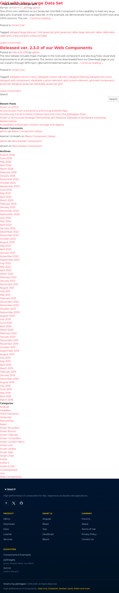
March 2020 (7, 329)
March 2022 (6, 273)
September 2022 (9, 259)
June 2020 (6, 322)
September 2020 (10, 312)
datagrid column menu (23, 77)
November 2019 (9, 343)
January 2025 (7, 207)
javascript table (69, 32)
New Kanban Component (27, 141)
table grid (5, 35)
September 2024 (10, 214)
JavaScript (48, 534)
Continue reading (41, 18)
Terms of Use (89, 529)
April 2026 (5, 165)
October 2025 (8, 182)
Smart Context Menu (12, 441)
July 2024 (5, 217)
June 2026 (6, 158)
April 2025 (5, 196)
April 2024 (6, 224)
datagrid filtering (79, 77)
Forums (86, 518)
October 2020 (8, 308)
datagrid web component (15, 80)
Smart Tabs (6, 452)
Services (7, 539)
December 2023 (9, 231)
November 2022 (9, 256)
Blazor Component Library (27, 131)
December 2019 (9, 340)
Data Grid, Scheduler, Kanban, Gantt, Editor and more (64, 588)
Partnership (7, 420)
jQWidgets (9, 559)
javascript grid (51, 32)
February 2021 (8, 298)
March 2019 (6, 368)
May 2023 (5, 245)
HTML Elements (9, 413)
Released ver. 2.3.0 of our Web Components (46, 47)
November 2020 (9, 305)
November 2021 (9, 284)
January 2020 (8, 336)
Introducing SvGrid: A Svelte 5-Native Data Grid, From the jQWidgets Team (43, 114)
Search (4, 94)
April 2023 (5, 249)
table (99, 32)
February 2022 (8, 277)
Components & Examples (17, 554)
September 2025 (9, 186)
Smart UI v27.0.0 (9, 107)
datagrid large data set (23, 32)
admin (36, 52)
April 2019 (5, 364)
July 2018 (5, 385)
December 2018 (9, 378)
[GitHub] (21, 503)
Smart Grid (18, 25)
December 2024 (9, 210)
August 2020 (7, 315)
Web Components (11, 476)
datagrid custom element (53, 77)
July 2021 (5, 291)
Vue (2, 473)
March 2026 (6, 168)
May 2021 (5, 294)
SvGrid (7, 568)
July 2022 (5, 263)
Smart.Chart (7, 455)
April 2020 (6, 326)
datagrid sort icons (100, 77)
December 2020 (9, 301)
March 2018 (6, 399)
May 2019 (5, 361)
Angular (4, 406)
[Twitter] (14, 503)
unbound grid (20, 35)
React (3, 424)
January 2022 (7, 280)
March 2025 (6, 200)
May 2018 (5, 392)
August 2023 (7, 242)
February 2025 (8, 203)
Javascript (6, 417)
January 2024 (8, 228)
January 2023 (7, 252)
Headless (5, 410)
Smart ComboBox (10, 438)
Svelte (3, 459)
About (85, 524)
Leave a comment (10, 42)
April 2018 (5, 396)
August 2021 (7, 287)
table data (108, 32)
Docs (6, 529)
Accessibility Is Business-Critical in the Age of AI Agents (32, 124)
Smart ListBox (8, 448)
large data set (87, 32)
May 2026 (5, 161)
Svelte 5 (4, 462)
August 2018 (7, 382)
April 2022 (5, 270)
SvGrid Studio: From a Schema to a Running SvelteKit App (33, 110)
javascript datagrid (10, 84)
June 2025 (6, 189)
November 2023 (9, 235)
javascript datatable (33, 84)
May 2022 (5, 266)
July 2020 (5, 319)
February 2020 (8, 333)
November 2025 (9, 179)
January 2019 (7, 375)
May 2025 (5, 193)
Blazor (46, 539)
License (7, 534)
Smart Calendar (9, 434)
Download (9, 524)
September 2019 (9, 350)
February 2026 (8, 172)
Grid (39, 32)
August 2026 (7, 154)
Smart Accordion (9, 427)
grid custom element (75, 80)
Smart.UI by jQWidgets (14, 584)
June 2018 (6, 389)
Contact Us (88, 539)
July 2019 (5, 357)
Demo (6, 518)
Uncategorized (8, 469)
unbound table (38, 35)
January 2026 (7, 175)
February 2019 (8, 371)
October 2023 (8, 238)
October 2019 (7, 347)
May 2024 (5, 221)
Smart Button (8, 431)
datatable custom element (46, 80)
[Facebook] (6, 503)
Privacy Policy (89, 534)
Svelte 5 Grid (7, 466)
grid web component (101, 80)
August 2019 (7, 354)
